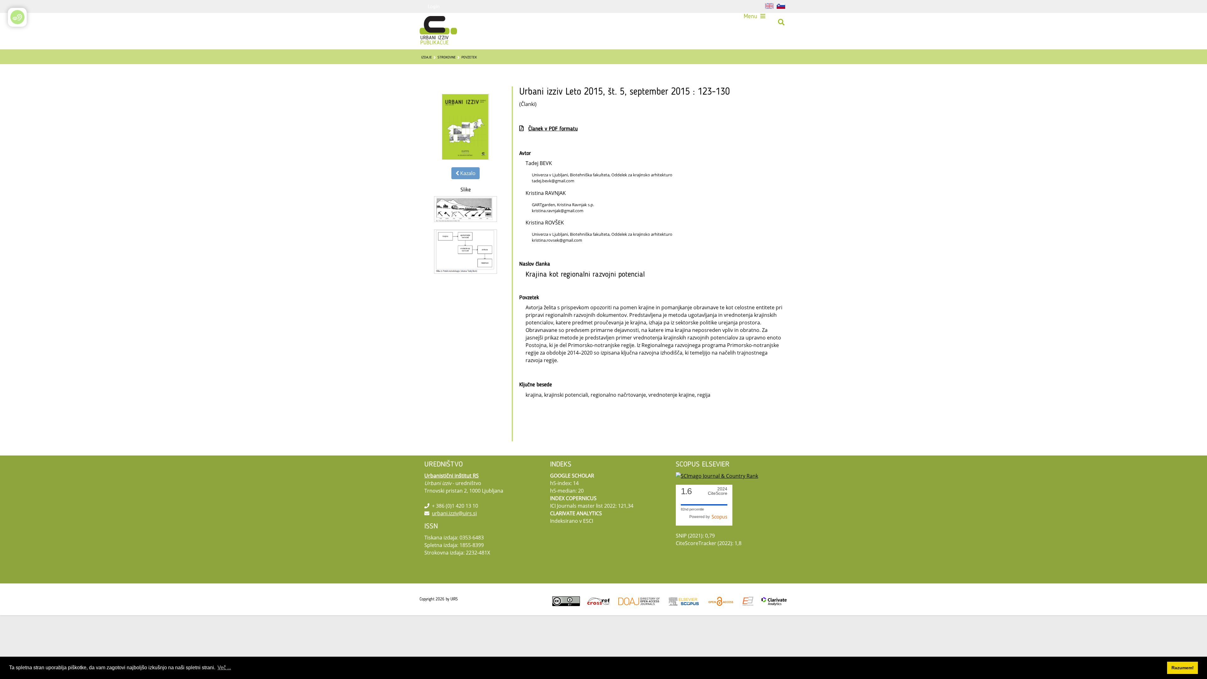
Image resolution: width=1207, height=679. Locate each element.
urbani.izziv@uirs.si (454, 513)
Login (434, 6)
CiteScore (717, 491)
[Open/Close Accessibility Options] (17, 17)
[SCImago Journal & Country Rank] (717, 475)
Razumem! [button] (1182, 667)
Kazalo (467, 173)
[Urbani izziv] (430, 22)
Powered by (700, 517)
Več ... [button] (224, 667)
